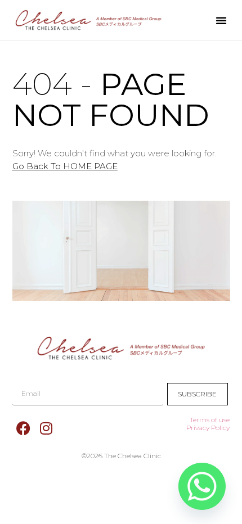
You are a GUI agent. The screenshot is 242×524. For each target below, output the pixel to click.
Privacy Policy (208, 427)
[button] (221, 20)
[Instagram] (46, 428)
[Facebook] (23, 428)
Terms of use (210, 419)
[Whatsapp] (202, 486)
